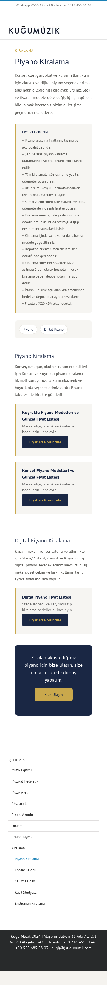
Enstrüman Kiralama (30, 903)
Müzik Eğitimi (22, 770)
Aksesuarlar (20, 803)
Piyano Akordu (22, 814)
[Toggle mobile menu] (96, 29)
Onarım (17, 826)
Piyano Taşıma (22, 837)
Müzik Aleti (20, 792)
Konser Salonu (25, 870)
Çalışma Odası (25, 881)
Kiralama (24, 50)
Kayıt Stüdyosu (26, 892)
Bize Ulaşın (53, 694)
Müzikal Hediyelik (25, 781)
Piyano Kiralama (27, 859)
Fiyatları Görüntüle (45, 442)
